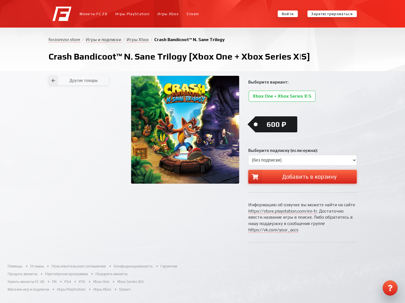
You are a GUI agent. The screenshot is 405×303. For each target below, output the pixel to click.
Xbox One (101, 281)
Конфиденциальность (133, 266)
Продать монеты (22, 274)
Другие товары (83, 80)
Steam (193, 14)
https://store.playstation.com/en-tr (282, 211)
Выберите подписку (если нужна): (283, 150)
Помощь (15, 266)
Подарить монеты (112, 274)
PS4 (67, 281)
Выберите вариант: (268, 82)
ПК (54, 281)
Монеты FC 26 (93, 14)
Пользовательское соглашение (79, 266)
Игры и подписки (104, 39)
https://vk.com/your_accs (273, 229)
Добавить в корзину (309, 176)
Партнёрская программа (66, 274)
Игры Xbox (168, 14)
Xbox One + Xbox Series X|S (282, 96)
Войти (288, 14)
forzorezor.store (64, 39)
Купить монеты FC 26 (26, 281)
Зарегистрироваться (331, 14)
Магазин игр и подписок (28, 289)
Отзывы (37, 266)
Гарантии (169, 266)
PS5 (82, 281)
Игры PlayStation (132, 14)
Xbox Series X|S (130, 281)
